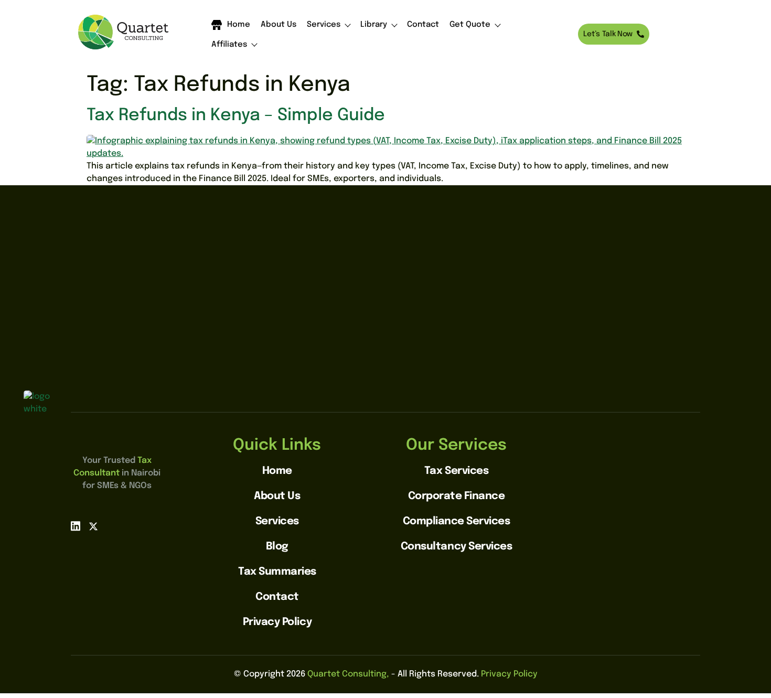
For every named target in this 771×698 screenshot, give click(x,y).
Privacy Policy (509, 674)
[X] (93, 527)
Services (323, 25)
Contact (423, 25)
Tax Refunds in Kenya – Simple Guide (236, 115)
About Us (278, 25)
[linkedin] (75, 527)
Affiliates (229, 45)
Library (373, 25)
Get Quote (469, 25)
